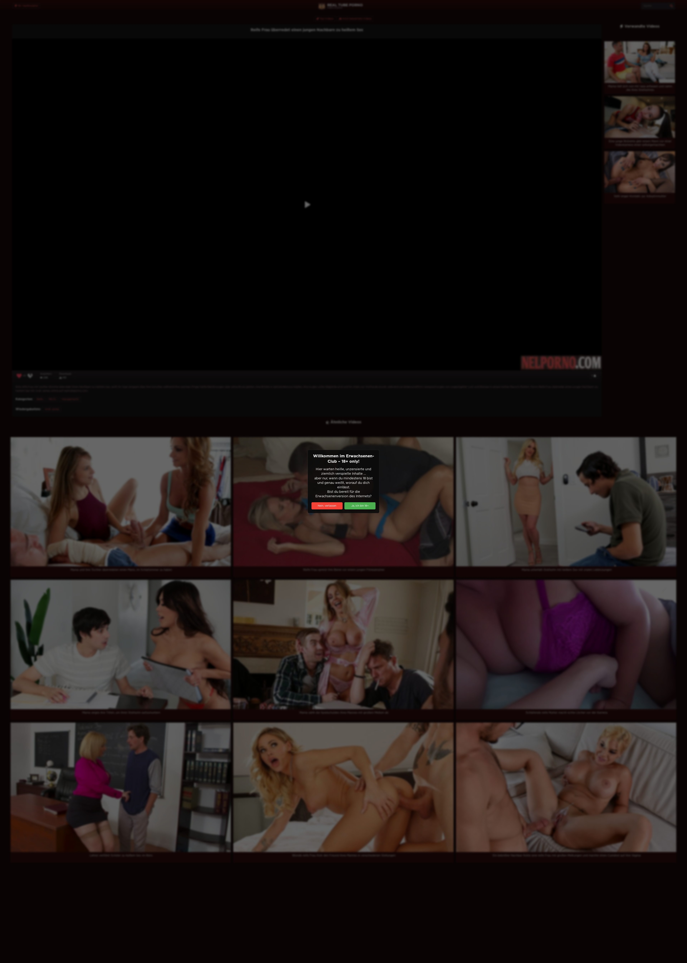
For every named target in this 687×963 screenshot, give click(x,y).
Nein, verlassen (327, 506)
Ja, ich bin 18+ (360, 506)
